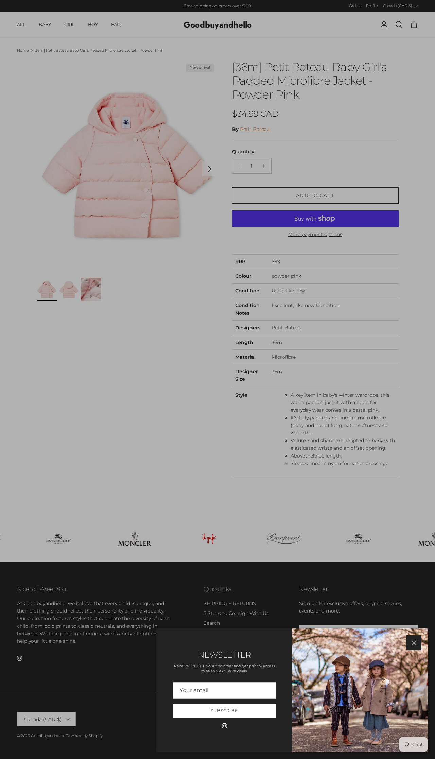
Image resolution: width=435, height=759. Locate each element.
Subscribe (224, 710)
